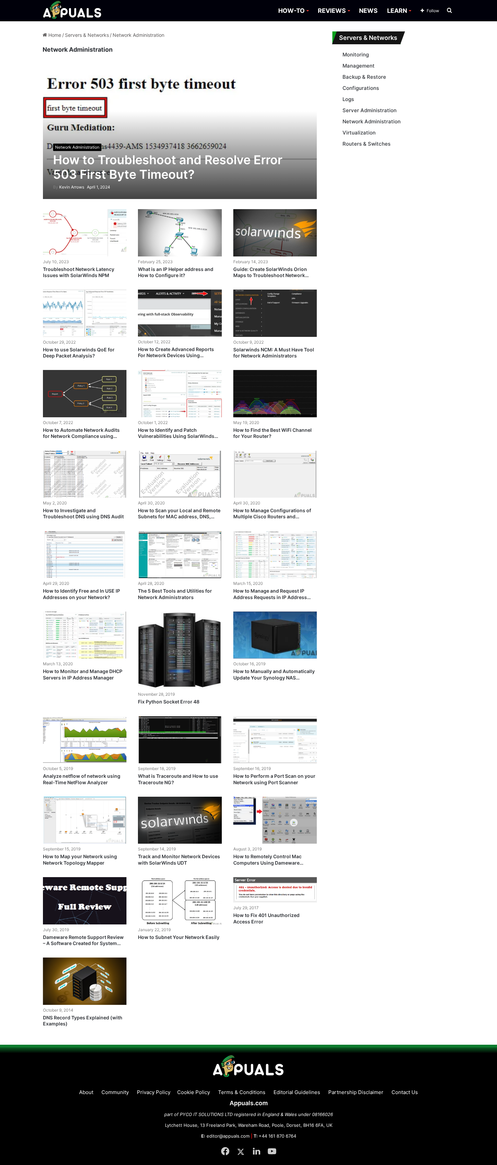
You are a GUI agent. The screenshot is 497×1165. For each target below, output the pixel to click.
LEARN (397, 10)
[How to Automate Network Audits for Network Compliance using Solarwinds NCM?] (85, 393)
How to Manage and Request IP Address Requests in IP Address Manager (270, 597)
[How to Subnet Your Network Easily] (180, 900)
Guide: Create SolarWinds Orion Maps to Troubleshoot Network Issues (270, 275)
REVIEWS (332, 10)
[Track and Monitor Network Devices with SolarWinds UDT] (180, 820)
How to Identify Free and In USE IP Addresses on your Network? (81, 594)
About (86, 1092)
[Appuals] (72, 10)
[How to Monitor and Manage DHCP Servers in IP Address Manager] (85, 635)
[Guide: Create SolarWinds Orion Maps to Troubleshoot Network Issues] (275, 232)
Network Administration (371, 121)
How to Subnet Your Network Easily (178, 937)
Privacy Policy (153, 1092)
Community (115, 1092)
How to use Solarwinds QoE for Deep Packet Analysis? (79, 352)
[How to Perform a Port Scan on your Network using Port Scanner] (275, 740)
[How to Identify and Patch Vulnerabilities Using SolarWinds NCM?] (180, 393)
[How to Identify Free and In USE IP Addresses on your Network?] (85, 554)
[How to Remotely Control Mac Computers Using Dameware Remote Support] (275, 820)
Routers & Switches (366, 144)
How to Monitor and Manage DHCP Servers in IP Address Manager (82, 674)
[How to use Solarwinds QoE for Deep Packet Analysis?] (85, 313)
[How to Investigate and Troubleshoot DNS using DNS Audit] (85, 474)
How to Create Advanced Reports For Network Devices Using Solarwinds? (176, 355)
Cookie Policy (193, 1092)
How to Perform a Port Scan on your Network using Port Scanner (274, 779)
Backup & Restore (364, 77)
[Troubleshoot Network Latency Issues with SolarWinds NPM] (85, 232)
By (56, 187)
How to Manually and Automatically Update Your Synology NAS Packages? (274, 677)
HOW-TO (291, 10)
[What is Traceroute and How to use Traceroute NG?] (180, 740)
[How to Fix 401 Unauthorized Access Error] (275, 890)
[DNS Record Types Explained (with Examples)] (85, 981)
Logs (348, 99)
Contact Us (405, 1092)
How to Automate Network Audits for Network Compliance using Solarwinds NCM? (81, 436)
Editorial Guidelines (297, 1092)
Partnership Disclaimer (355, 1092)
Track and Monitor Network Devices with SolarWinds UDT (179, 859)
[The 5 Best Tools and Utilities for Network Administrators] (180, 554)
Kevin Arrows (68, 187)
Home (54, 35)
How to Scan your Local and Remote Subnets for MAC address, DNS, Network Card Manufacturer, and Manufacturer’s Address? (179, 519)
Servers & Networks (87, 35)
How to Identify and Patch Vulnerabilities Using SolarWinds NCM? (176, 436)
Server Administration (369, 110)
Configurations (360, 88)
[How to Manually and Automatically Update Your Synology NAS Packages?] (275, 635)
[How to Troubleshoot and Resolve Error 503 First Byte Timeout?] (180, 131)
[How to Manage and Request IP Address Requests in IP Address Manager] (275, 554)
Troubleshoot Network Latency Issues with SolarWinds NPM (78, 272)
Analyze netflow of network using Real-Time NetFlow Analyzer (81, 779)
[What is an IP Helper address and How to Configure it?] (180, 232)
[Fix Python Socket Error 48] (180, 650)
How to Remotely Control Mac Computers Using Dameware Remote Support (267, 862)
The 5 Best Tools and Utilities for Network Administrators (175, 594)
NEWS (368, 10)
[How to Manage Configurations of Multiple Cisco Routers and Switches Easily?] (275, 474)
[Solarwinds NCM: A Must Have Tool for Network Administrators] (275, 313)
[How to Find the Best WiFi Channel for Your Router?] (275, 393)
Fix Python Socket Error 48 (168, 701)
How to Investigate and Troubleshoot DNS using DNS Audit (83, 513)
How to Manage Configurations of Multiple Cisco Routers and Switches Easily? (272, 516)
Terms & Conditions (241, 1092)
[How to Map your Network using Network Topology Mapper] (85, 820)
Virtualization (359, 132)
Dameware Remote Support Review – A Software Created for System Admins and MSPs (83, 943)
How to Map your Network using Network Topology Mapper (80, 859)
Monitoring (355, 54)
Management (358, 66)
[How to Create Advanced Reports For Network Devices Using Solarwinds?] (180, 313)
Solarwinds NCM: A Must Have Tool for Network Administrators (273, 352)
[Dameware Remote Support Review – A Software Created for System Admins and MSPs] (85, 900)
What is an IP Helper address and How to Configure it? (175, 272)
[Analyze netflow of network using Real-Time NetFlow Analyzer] (85, 740)
